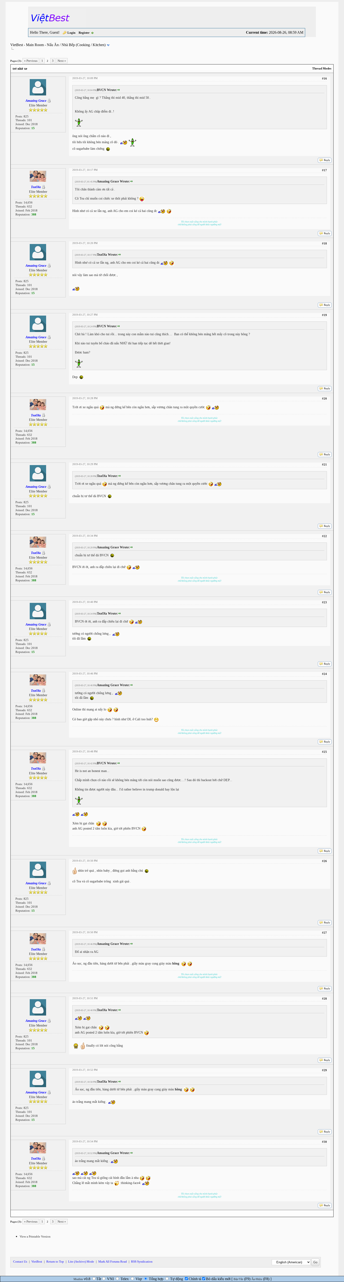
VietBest (16, 45)
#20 (324, 398)
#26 (324, 861)
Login (71, 32)
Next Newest (40, 1213)
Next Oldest (21, 1213)
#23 (324, 602)
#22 (324, 536)
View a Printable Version (35, 1236)
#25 (324, 752)
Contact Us (20, 1261)
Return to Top (55, 1261)
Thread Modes (321, 68)
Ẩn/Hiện (256, 1279)
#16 (324, 78)
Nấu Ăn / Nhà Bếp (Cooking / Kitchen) (76, 45)
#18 (324, 243)
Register (84, 32)
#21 (324, 464)
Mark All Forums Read (112, 1261)
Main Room (35, 45)
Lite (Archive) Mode (81, 1261)
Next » (62, 60)
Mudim (78, 1279)
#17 (324, 170)
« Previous (30, 60)
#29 (324, 1070)
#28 (324, 998)
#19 (324, 315)
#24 (324, 674)
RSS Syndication (142, 1261)
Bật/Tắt (238, 1279)
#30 (324, 1142)
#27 (324, 932)
